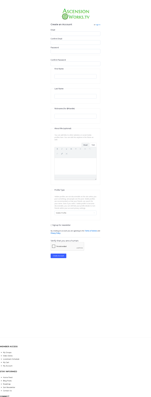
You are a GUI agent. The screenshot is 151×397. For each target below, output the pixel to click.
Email (53, 30)
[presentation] (57, 150)
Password (55, 47)
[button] (57, 150)
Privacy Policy (55, 233)
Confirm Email (56, 38)
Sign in (98, 25)
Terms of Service (91, 231)
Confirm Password (58, 60)
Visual (85, 145)
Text (93, 145)
